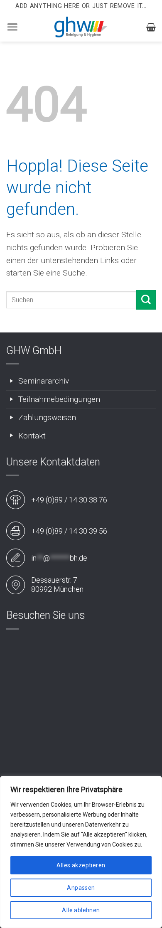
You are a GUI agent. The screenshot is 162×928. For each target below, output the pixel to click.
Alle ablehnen (81, 910)
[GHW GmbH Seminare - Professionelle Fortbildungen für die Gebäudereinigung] (81, 27)
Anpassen (81, 887)
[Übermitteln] (146, 300)
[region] (81, 852)
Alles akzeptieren (80, 865)
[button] (12, 26)
